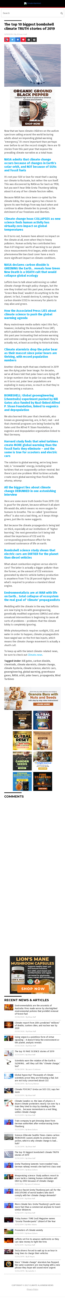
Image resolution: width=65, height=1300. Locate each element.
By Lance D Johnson (33, 1069)
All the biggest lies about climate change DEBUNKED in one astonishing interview (30, 491)
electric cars (49, 668)
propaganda (47, 675)
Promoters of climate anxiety (29, 1230)
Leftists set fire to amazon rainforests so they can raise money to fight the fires (37, 1240)
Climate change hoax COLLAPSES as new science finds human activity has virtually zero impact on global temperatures (32, 224)
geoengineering (13, 671)
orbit (21, 675)
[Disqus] (32, 838)
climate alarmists (26, 664)
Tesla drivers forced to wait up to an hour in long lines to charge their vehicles (36, 1252)
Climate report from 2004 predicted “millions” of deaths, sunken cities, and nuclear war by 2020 (37, 1026)
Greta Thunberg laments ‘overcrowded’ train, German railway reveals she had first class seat (38, 1165)
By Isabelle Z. (31, 1271)
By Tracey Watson (32, 1084)
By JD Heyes (30, 1257)
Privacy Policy (32, 1289)
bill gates (27, 660)
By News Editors (32, 1130)
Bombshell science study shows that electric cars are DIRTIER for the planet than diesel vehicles (31, 553)
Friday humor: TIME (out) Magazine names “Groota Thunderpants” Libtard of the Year (35, 1220)
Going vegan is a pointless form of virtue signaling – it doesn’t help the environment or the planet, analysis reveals (37, 1040)
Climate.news (35, 654)
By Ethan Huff (31, 1017)
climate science (32, 668)
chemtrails (10, 664)
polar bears (32, 675)
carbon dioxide (41, 660)
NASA (15, 675)
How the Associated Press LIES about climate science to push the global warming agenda (30, 314)
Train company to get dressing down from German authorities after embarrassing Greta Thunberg (36, 1124)
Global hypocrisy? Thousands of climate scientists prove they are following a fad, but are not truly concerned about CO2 (36, 1078)
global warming (31, 671)
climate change (46, 664)
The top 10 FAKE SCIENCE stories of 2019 (34, 1051)
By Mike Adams (31, 1225)
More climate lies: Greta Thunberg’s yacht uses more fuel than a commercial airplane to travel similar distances (37, 1207)
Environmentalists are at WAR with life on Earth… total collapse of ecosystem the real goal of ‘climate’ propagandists (32, 596)
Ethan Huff (22, 34)
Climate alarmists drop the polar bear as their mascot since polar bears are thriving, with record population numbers (30, 355)
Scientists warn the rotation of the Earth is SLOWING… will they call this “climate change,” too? (37, 1063)
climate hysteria (13, 668)
